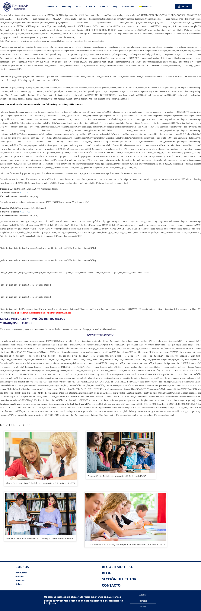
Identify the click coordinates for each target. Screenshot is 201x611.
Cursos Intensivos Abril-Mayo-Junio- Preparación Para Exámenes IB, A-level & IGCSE (126, 544)
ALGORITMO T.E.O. (117, 566)
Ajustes (143, 606)
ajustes (52, 603)
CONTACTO (111, 585)
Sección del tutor (119, 579)
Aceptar (142, 594)
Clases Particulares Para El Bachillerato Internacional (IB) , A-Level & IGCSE (40, 483)
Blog (115, 6)
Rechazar (143, 600)
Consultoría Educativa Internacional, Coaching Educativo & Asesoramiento (40, 538)
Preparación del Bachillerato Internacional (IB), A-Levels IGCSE (117, 476)
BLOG (106, 573)
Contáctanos (128, 6)
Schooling (66, 6)
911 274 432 (25, 192)
